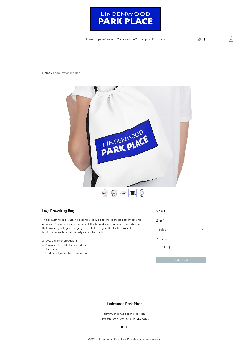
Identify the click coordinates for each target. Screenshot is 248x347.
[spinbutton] (164, 247)
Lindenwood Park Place (124, 304)
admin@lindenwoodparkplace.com (125, 313)
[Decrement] (159, 247)
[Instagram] (199, 39)
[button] (105, 39)
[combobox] (181, 229)
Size (160, 221)
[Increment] (169, 247)
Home (46, 72)
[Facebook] (204, 39)
